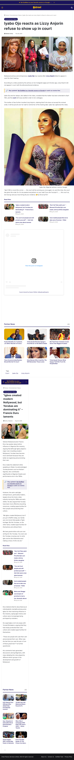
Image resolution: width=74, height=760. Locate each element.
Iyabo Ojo (31, 76)
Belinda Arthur (9, 33)
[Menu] (2, 8)
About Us (43, 756)
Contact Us (51, 756)
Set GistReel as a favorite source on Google (31, 90)
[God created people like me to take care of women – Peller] (43, 219)
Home (7, 15)
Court (7, 373)
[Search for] (72, 8)
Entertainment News (16, 15)
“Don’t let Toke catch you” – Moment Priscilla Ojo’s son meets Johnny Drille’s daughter (59, 207)
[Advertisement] (37, 310)
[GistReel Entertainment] (37, 7)
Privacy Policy (68, 756)
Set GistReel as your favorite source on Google (35, 2)
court (14, 98)
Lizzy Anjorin (50, 76)
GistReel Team (59, 756)
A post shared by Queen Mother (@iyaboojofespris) (34, 292)
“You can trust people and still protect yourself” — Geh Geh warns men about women (25, 220)
